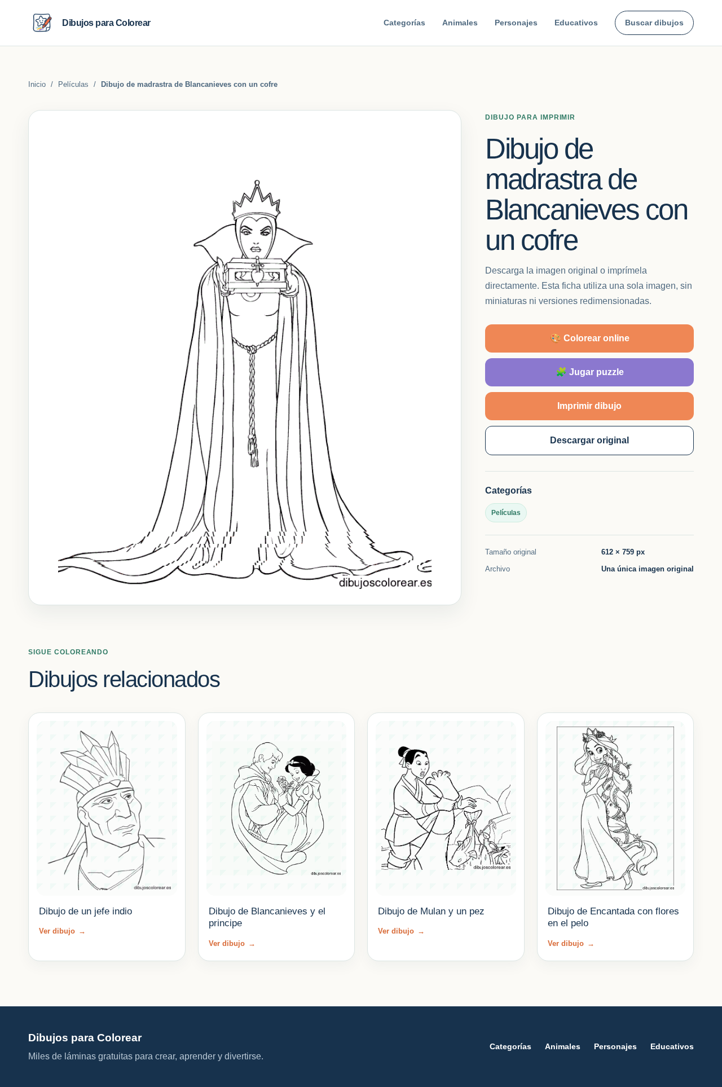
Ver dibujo (62, 931)
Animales (460, 22)
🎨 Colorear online (589, 338)
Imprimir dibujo (589, 406)
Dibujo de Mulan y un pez (431, 911)
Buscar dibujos (654, 22)
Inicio (37, 84)
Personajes (516, 22)
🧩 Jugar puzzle (590, 372)
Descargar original (589, 440)
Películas (73, 84)
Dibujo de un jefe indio (85, 911)
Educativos (576, 22)
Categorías (404, 22)
